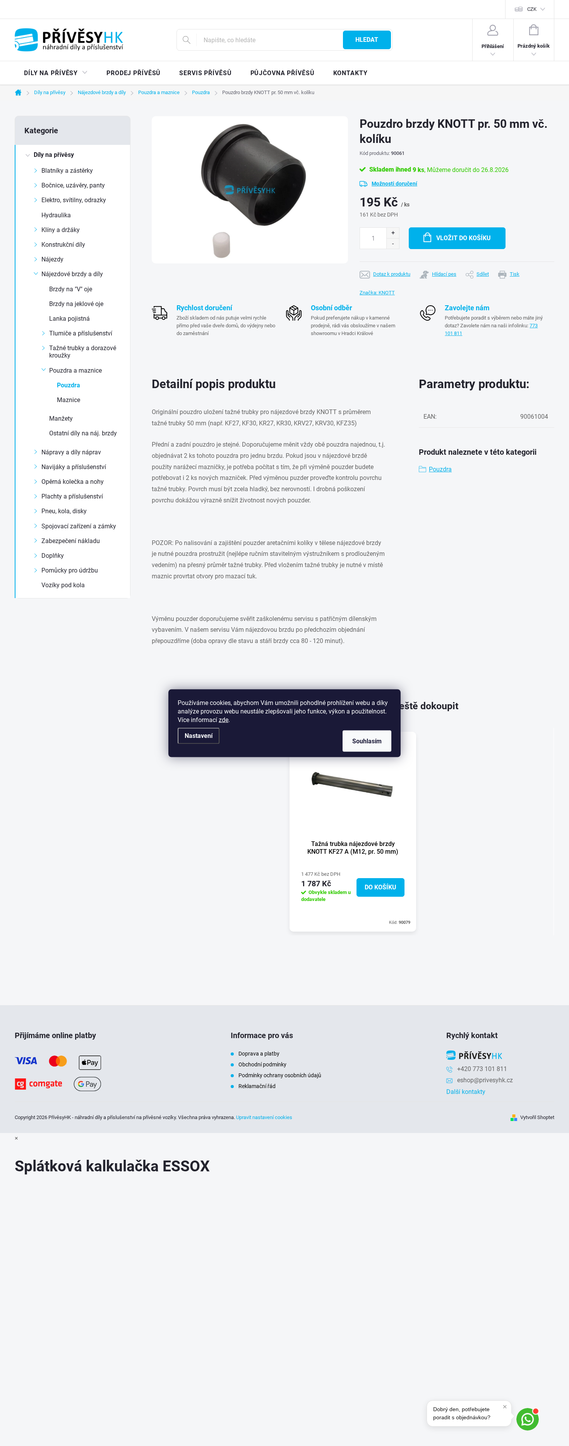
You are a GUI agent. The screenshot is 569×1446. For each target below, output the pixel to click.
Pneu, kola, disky (64, 511)
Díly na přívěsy (54, 154)
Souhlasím (367, 740)
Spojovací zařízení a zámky (78, 526)
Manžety (61, 418)
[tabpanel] (353, 831)
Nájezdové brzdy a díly (72, 274)
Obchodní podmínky (262, 1064)
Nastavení (199, 735)
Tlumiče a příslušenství (80, 333)
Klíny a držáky (60, 230)
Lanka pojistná (69, 318)
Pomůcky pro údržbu (69, 570)
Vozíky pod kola (63, 585)
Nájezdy (52, 259)
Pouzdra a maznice (75, 370)
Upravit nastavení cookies (264, 1117)
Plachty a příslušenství (72, 496)
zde (223, 719)
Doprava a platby (258, 1054)
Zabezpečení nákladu (70, 541)
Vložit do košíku (463, 238)
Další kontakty (465, 1091)
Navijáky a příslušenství (73, 467)
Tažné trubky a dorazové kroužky (82, 351)
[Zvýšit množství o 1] (392, 233)
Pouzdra (68, 385)
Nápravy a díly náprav (71, 452)
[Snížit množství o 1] (392, 243)
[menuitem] (56, 73)
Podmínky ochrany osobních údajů (279, 1075)
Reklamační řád (257, 1086)
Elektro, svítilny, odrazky (73, 200)
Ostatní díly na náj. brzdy (83, 433)
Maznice (68, 400)
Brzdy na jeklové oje (76, 304)
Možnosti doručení (394, 184)
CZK (531, 9)
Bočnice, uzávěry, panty (73, 185)
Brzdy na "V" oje (70, 289)
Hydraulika (56, 215)
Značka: (377, 293)
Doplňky (52, 555)
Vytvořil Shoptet (537, 1117)
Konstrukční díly (63, 244)
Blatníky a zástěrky (67, 170)
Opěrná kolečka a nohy (72, 481)
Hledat (366, 39)
